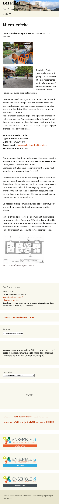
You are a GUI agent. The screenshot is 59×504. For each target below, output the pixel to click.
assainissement (7, 417)
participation (24, 421)
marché (47, 417)
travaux (42, 422)
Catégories (7, 372)
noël (11, 422)
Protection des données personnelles (18, 317)
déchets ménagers (23, 416)
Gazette (36, 417)
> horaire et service (11, 300)
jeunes (42, 417)
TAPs (37, 422)
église (50, 422)
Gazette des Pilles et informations (17, 495)
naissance (6, 422)
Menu (5, 13)
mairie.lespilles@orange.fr (13, 297)
